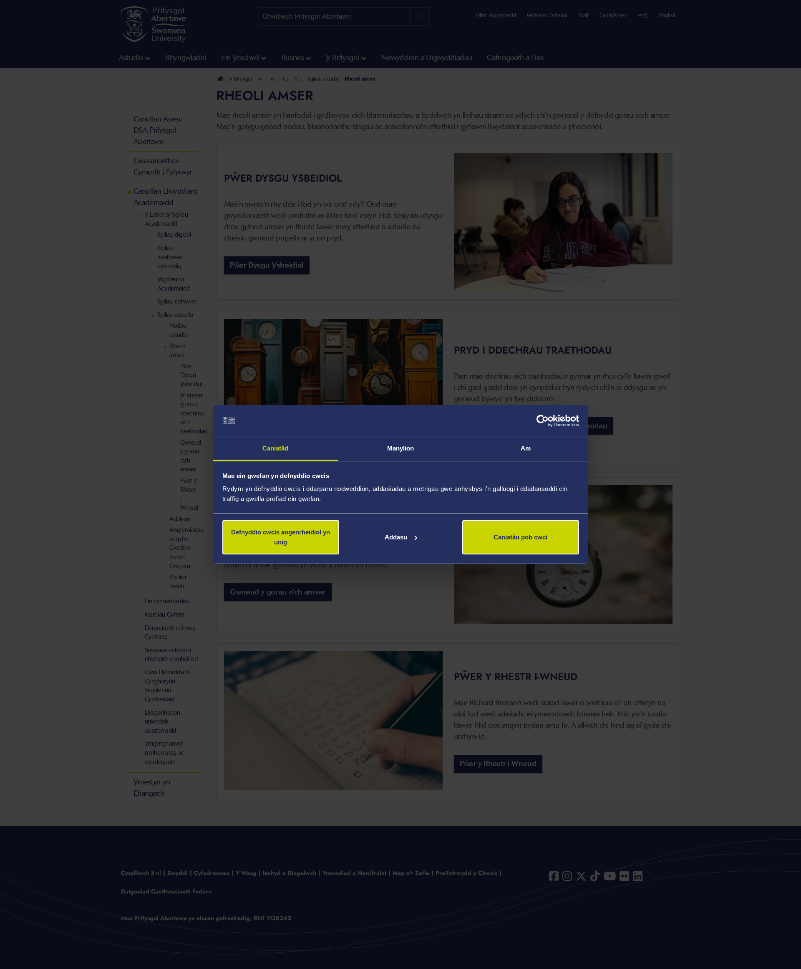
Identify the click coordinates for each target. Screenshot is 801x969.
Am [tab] (526, 448)
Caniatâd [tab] (275, 448)
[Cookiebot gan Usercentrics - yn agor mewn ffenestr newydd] (542, 421)
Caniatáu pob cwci (520, 537)
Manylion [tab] (400, 448)
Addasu (396, 537)
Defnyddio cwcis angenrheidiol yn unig (280, 537)
